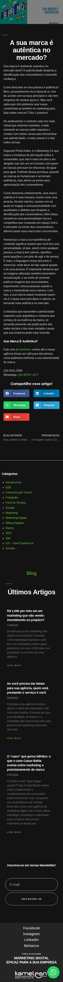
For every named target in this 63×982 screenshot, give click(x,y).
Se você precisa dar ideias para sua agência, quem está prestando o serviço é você (27, 688)
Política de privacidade (31, 954)
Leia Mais (14, 665)
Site (8, 538)
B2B (8, 487)
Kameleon (24, 349)
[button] (16, 393)
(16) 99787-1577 (28, 374)
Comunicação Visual (18, 492)
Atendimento (13, 482)
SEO (9, 533)
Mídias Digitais (15, 522)
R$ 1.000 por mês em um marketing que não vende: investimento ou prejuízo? (25, 615)
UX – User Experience (19, 543)
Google (10, 507)
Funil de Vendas (16, 502)
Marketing (12, 512)
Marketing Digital (16, 517)
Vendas (10, 548)
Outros (10, 528)
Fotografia (12, 497)
